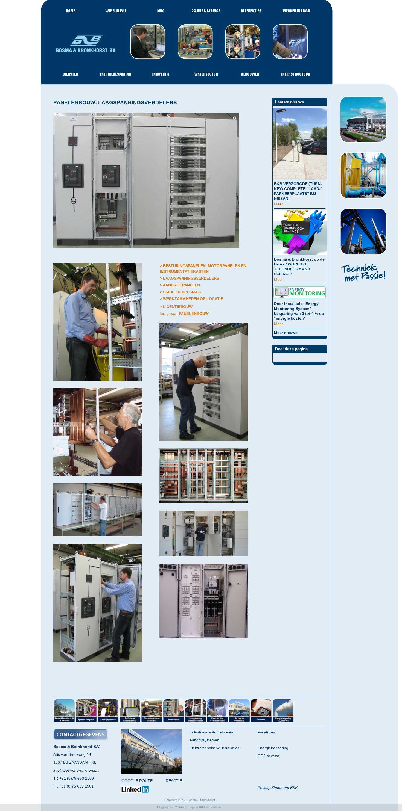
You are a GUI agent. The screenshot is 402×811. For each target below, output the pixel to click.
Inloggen (162, 807)
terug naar (184, 313)
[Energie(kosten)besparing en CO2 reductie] (283, 722)
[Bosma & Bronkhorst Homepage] (64, 722)
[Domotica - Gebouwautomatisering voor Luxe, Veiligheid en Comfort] (261, 722)
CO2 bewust (268, 756)
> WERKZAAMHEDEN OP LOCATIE (191, 299)
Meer (278, 204)
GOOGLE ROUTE (137, 781)
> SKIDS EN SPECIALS (180, 292)
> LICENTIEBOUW (176, 306)
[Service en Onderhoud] (239, 722)
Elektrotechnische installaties (214, 748)
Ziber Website (177, 807)
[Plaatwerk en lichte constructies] (217, 722)
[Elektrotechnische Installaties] (152, 722)
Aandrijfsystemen (204, 740)
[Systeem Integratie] (86, 722)
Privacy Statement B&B (278, 787)
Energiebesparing (273, 748)
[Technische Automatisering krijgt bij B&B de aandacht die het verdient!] (130, 722)
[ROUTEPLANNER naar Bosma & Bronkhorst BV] (151, 773)
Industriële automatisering (212, 732)
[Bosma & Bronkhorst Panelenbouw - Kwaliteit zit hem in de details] (174, 722)
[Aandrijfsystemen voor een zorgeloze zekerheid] (108, 722)
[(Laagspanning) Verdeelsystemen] (195, 722)
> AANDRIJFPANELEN (180, 285)
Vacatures (266, 732)
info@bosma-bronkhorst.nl (76, 770)
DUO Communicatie (210, 807)
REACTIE (174, 781)
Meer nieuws (286, 332)
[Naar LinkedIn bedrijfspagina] (135, 791)
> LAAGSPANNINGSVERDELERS (189, 278)
